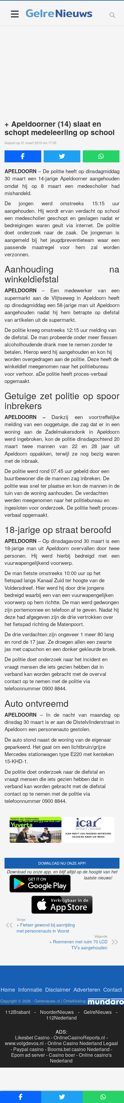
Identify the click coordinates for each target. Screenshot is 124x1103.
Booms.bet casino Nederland (79, 1049)
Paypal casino (28, 1049)
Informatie (30, 989)
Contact (112, 989)
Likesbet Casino (32, 1037)
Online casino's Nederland (81, 1057)
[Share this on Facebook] (23, 156)
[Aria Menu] (15, 14)
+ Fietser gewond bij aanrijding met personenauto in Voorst (46, 925)
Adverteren (86, 989)
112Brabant (17, 1011)
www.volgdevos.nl (24, 1043)
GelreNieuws (98, 1011)
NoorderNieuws (57, 1011)
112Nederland (61, 1017)
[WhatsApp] (101, 156)
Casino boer (62, 1054)
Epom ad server (28, 1054)
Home (8, 989)
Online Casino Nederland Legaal (83, 1043)
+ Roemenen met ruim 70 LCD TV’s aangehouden (78, 942)
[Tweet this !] (62, 156)
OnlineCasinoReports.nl (79, 1037)
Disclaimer (57, 989)
